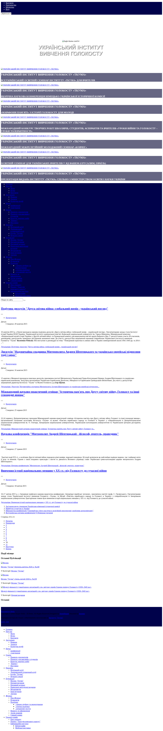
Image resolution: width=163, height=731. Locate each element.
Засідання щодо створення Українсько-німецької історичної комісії (33, 506)
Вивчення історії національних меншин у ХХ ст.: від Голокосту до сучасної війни (54, 470)
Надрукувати (11, 318)
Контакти (9, 3)
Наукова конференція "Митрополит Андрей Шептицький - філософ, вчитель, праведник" (60, 433)
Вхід (7, 9)
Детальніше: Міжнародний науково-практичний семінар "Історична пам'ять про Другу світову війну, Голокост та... (48, 429)
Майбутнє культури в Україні (17, 509)
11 (7, 544)
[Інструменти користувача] (2, 314)
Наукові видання (18, 595)
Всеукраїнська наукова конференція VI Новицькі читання (29, 513)
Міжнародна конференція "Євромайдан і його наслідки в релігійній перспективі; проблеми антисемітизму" (50, 511)
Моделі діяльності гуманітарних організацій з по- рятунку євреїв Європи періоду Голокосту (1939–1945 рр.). (45, 591)
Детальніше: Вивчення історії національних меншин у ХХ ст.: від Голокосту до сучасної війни (39, 502)
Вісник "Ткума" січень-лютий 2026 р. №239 (19, 579)
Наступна (10, 547)
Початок (9, 521)
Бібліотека (10, 7)
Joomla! (82, 614)
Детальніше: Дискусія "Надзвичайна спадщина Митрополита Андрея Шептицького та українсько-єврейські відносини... (50, 387)
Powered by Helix (8, 612)
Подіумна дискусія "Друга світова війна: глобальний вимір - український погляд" (54, 308)
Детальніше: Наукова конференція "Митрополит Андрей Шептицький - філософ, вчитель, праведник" (42, 466)
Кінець (8, 549)
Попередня (10, 523)
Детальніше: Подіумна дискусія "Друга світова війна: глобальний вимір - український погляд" (39, 347)
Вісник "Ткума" (17, 571)
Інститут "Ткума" (56, 618)
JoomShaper (64, 614)
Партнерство (11, 5)
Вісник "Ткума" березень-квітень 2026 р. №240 (20, 567)
